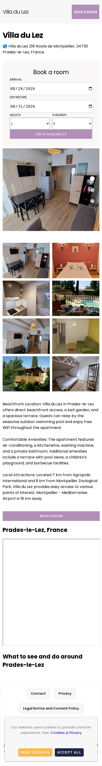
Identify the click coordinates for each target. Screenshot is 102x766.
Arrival (16, 79)
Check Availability (51, 134)
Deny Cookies (35, 752)
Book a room (85, 11)
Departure (18, 97)
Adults (15, 115)
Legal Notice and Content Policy (51, 708)
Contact (38, 693)
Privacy (65, 693)
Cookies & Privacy (66, 732)
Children (59, 115)
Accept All (69, 752)
